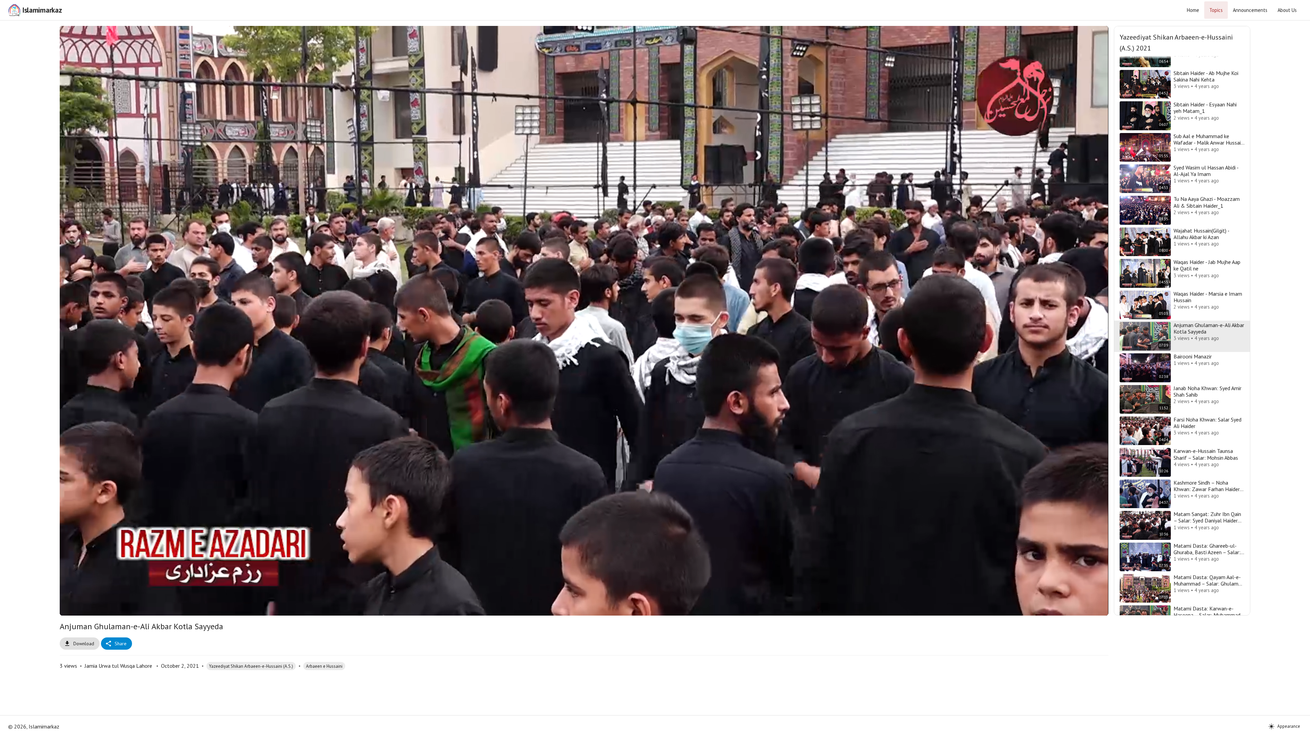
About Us (1287, 10)
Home (1193, 10)
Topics (1216, 10)
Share (121, 643)
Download (83, 643)
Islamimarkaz (42, 10)
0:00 (113, 607)
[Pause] (78, 607)
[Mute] (95, 607)
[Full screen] (1089, 607)
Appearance (1288, 726)
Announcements (1250, 10)
